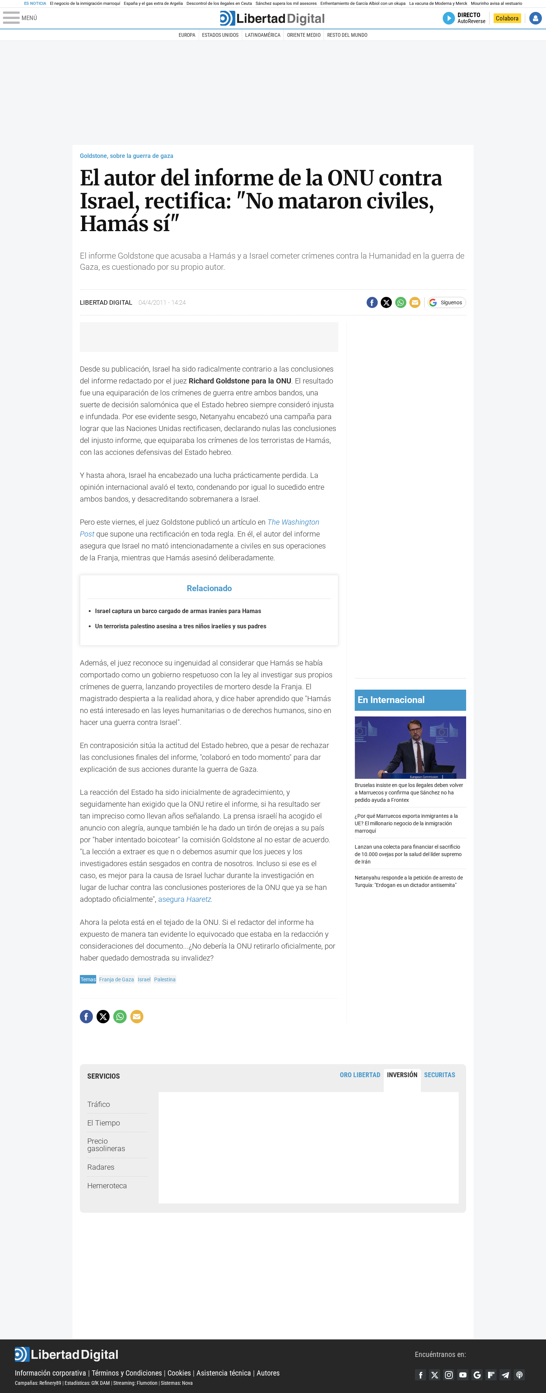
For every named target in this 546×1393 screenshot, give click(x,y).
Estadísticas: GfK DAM (87, 1383)
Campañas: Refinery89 (38, 1383)
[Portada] (272, 18)
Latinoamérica (262, 35)
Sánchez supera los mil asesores (286, 3)
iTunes (519, 1374)
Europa (187, 35)
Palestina (165, 979)
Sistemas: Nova (177, 1383)
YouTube (462, 1374)
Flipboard (491, 1374)
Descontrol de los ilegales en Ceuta (219, 3)
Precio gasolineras (106, 1145)
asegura (185, 899)
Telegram (505, 1374)
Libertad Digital (215, 1354)
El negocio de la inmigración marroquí (85, 3)
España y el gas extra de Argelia (153, 3)
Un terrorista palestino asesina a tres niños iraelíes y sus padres (180, 626)
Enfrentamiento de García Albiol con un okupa (363, 3)
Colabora (507, 18)
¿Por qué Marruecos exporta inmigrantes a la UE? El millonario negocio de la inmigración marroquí (406, 823)
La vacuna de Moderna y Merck (438, 3)
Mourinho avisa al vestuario (496, 3)
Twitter (434, 1374)
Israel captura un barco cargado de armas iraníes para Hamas (178, 611)
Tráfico (98, 1104)
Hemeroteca (107, 1185)
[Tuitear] (386, 302)
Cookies (179, 1372)
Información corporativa (50, 1372)
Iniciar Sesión (535, 18)
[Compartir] (372, 302)
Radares (100, 1167)
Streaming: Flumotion (135, 1383)
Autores (268, 1372)
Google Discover (476, 1374)
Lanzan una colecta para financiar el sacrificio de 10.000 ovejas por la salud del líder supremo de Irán (408, 854)
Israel (144, 979)
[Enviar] (400, 302)
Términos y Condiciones (127, 1372)
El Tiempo (103, 1122)
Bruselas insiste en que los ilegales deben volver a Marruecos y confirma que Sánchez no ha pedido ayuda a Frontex (409, 792)
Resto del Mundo (347, 35)
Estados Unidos (220, 35)
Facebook (420, 1374)
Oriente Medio (304, 35)
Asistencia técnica (223, 1372)
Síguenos (451, 302)
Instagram (448, 1374)
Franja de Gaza (116, 979)
